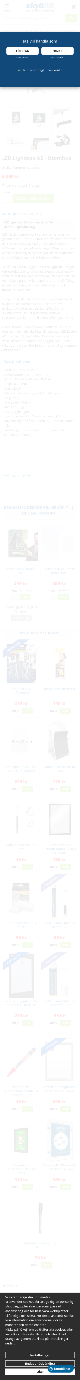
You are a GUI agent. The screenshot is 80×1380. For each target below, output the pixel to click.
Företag (22, 51)
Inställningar (40, 1355)
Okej (40, 1371)
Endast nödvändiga (40, 1363)
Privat (57, 51)
